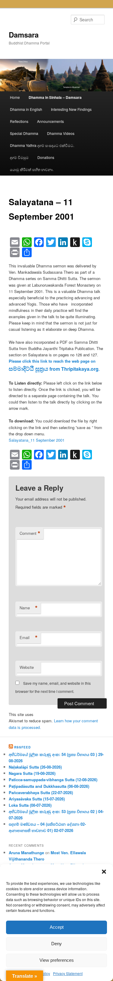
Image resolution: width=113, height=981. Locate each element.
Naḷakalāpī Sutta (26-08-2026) (35, 767)
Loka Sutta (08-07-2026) (30, 805)
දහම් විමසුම (19, 157)
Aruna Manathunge (26, 852)
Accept (57, 927)
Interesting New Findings (71, 109)
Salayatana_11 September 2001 (36, 440)
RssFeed (22, 747)
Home (15, 97)
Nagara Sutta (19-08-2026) (32, 773)
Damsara (24, 34)
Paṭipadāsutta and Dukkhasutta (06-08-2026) (49, 786)
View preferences (56, 960)
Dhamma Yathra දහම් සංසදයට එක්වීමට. (42, 145)
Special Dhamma (24, 133)
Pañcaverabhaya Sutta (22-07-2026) (41, 792)
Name (29, 608)
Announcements (50, 121)
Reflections (19, 121)
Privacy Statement (68, 973)
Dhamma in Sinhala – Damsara (55, 97)
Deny (56, 943)
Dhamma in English (26, 109)
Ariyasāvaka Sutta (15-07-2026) (37, 799)
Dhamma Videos (60, 133)
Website (27, 667)
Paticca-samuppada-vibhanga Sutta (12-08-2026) (53, 779)
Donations (45, 157)
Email (29, 637)
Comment (30, 533)
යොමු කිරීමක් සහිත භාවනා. (31, 169)
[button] (104, 872)
